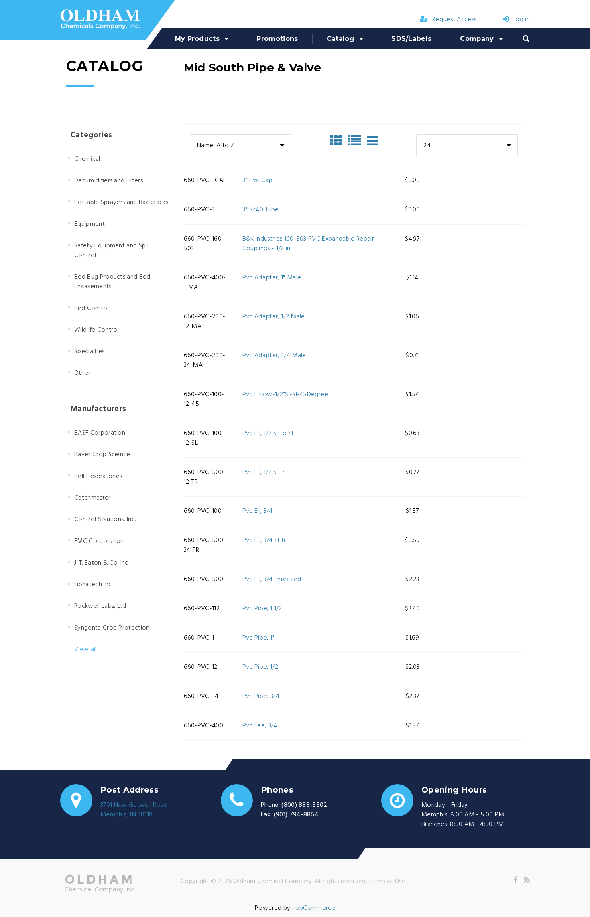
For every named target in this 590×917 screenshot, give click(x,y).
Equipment (89, 224)
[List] (356, 140)
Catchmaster (92, 498)
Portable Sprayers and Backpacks (121, 202)
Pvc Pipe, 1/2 (260, 667)
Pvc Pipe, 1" (258, 638)
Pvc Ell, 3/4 (257, 511)
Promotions (277, 39)
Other (82, 373)
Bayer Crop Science (102, 454)
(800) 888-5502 (304, 805)
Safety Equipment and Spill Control (112, 251)
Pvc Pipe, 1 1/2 (262, 608)
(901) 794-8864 (296, 815)
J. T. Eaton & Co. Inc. (101, 563)
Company (477, 39)
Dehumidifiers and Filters (108, 181)
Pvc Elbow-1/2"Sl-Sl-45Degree (285, 394)
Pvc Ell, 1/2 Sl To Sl (267, 433)
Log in (521, 19)
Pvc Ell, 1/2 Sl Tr (263, 472)
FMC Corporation (99, 541)
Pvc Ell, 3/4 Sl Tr (264, 540)
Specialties (89, 351)
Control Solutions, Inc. (105, 519)
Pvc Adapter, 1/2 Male (273, 317)
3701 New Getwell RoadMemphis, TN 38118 (134, 810)
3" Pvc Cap (257, 180)
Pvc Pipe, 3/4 (260, 696)
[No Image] (372, 140)
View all (85, 649)
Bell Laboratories (98, 476)
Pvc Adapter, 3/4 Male (274, 355)
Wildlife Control (96, 330)
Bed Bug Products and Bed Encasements (112, 282)
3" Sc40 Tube (260, 209)
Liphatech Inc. (93, 584)
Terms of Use (386, 881)
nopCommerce (314, 908)
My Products (197, 39)
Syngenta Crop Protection (112, 628)
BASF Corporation (99, 433)
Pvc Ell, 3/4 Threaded (271, 579)
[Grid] (338, 140)
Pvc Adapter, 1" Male (271, 278)
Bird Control (91, 308)
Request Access (454, 19)
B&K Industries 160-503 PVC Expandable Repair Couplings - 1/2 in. (308, 244)
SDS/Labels (411, 39)
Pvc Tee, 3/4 (259, 726)
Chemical (87, 159)
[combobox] (240, 145)
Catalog (340, 39)
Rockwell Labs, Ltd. (100, 606)
